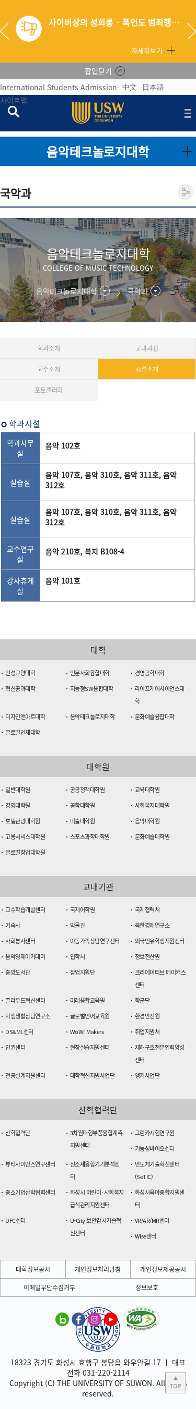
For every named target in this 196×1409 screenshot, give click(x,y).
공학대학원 (82, 805)
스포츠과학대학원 (90, 836)
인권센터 (15, 1047)
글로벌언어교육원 (90, 1016)
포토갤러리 (48, 390)
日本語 (153, 86)
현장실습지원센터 (90, 1047)
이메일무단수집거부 (49, 1287)
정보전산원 (147, 956)
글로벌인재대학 (22, 732)
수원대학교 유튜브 (111, 1319)
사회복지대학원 (152, 805)
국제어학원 (82, 909)
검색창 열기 (13, 111)
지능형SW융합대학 (91, 688)
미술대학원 (82, 821)
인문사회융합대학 (90, 673)
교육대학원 (147, 789)
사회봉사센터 (20, 941)
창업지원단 (82, 972)
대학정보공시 (33, 1269)
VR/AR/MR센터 (152, 1220)
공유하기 (185, 192)
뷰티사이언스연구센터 (30, 1164)
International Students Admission (58, 87)
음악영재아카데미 (25, 956)
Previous (8, 31)
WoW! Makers (87, 1031)
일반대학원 (17, 789)
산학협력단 (17, 1132)
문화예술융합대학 (155, 716)
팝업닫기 (98, 71)
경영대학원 (17, 805)
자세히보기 (147, 50)
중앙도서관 (17, 972)
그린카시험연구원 (155, 1132)
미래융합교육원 (87, 1000)
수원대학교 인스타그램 (94, 1319)
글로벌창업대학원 (25, 852)
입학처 (77, 956)
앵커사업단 (147, 1075)
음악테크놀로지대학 (92, 716)
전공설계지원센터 (25, 1075)
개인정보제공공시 (163, 1269)
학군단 (142, 1000)
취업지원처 (147, 1031)
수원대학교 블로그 (62, 1319)
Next (191, 31)
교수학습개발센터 (25, 909)
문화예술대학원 (152, 836)
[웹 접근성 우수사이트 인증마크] (141, 1313)
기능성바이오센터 (155, 1148)
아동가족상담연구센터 (95, 941)
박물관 (77, 925)
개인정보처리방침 (98, 1269)
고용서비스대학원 (25, 836)
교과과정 (146, 348)
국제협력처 (147, 909)
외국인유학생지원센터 (160, 941)
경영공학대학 (150, 673)
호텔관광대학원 (22, 821)
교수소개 (49, 369)
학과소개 (49, 348)
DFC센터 (15, 1220)
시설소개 (146, 369)
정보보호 (146, 1287)
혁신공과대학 (20, 688)
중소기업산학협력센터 (30, 1192)
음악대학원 (147, 821)
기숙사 (12, 925)
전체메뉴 (188, 113)
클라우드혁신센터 (25, 1000)
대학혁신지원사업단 (92, 1075)
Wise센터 (145, 1236)
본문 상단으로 (175, 1382)
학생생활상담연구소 (27, 1016)
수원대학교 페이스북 (78, 1319)
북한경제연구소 (152, 925)
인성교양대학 (20, 673)
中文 (129, 86)
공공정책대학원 (87, 789)
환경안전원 (147, 1016)
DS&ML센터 (19, 1031)
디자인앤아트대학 (25, 716)
